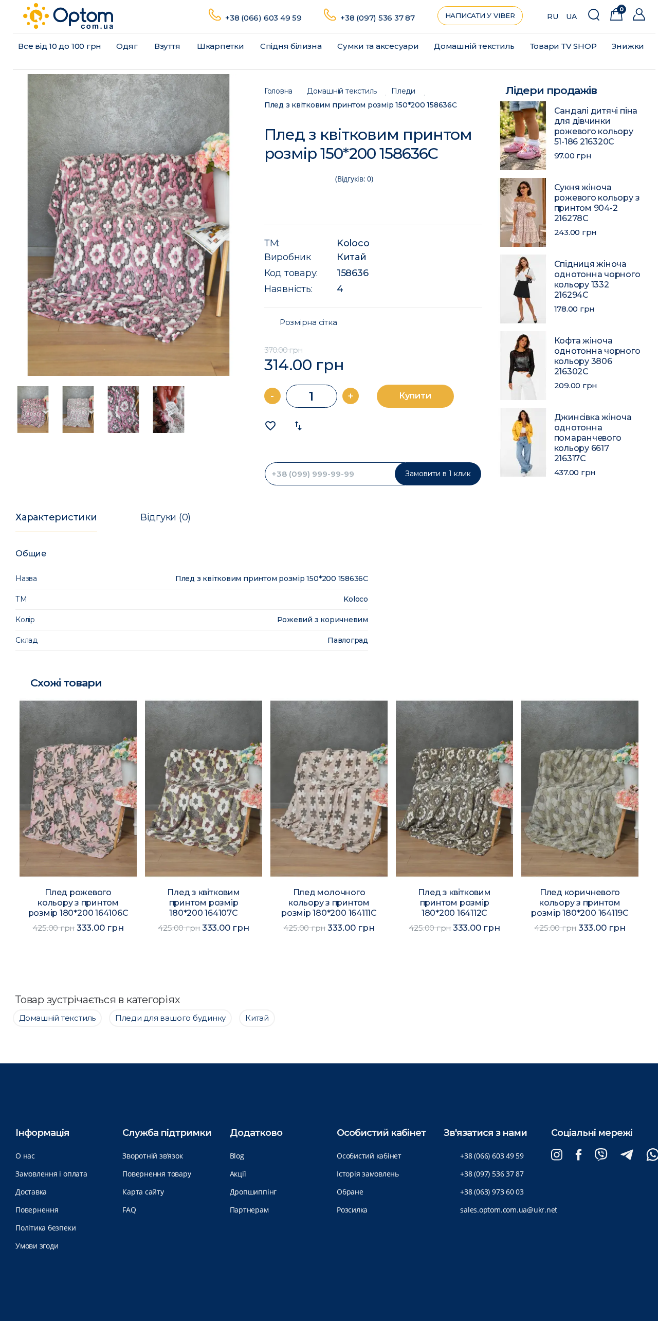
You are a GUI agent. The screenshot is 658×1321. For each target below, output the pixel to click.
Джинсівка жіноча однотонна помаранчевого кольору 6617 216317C (593, 437)
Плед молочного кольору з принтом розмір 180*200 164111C (329, 903)
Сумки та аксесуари (378, 46)
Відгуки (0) (165, 517)
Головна (278, 91)
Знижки (628, 46)
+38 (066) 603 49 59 (263, 18)
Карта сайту (142, 1192)
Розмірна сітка (308, 322)
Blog (237, 1156)
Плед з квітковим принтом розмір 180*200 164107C (203, 903)
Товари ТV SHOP (563, 46)
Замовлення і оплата (51, 1174)
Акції (238, 1174)
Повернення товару (156, 1174)
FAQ (129, 1210)
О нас (25, 1156)
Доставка (31, 1192)
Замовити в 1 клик (438, 473)
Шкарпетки (220, 46)
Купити (415, 396)
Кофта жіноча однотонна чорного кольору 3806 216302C (597, 356)
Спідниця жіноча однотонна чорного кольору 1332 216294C (597, 279)
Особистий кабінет (369, 1156)
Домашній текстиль (474, 46)
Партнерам (249, 1210)
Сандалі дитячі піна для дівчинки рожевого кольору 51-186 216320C (596, 126)
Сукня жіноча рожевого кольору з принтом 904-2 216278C (597, 203)
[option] (128, 225)
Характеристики (56, 517)
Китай (352, 257)
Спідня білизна (291, 46)
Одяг (126, 46)
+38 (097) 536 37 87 (377, 18)
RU (552, 16)
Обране (350, 1192)
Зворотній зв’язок (152, 1156)
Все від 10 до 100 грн (59, 46)
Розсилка (352, 1210)
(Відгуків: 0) (354, 179)
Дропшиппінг (253, 1192)
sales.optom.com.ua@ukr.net (508, 1210)
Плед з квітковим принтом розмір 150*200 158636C (360, 105)
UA (571, 16)
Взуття (167, 46)
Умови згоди (36, 1246)
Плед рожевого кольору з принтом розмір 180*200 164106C (78, 903)
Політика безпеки (45, 1228)
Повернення (37, 1210)
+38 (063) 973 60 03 (492, 1192)
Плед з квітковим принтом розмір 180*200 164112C (454, 903)
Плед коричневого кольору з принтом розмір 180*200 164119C (580, 903)
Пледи (403, 91)
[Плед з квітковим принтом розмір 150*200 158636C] (128, 225)
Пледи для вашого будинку (170, 1018)
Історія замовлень (368, 1174)
